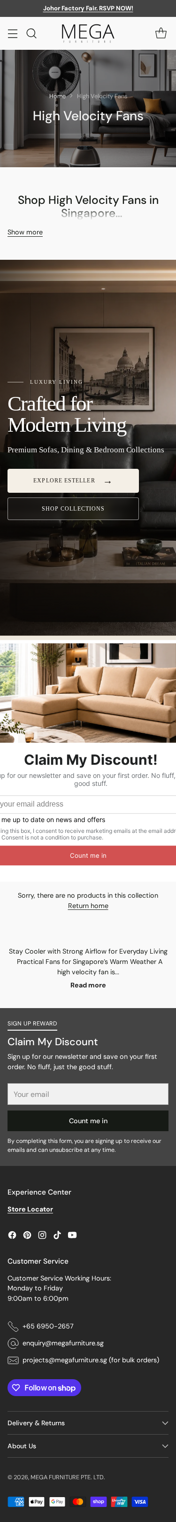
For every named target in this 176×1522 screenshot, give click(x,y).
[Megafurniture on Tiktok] (57, 1236)
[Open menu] (12, 33)
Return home (88, 905)
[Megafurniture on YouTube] (72, 1236)
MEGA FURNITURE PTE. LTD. (68, 1477)
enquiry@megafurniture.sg (63, 1343)
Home (57, 96)
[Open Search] (31, 33)
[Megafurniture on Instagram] (42, 1236)
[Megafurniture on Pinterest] (27, 1236)
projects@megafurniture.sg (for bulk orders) (91, 1360)
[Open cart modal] (160, 33)
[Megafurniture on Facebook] (12, 1236)
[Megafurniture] (88, 33)
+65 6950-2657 (48, 1326)
